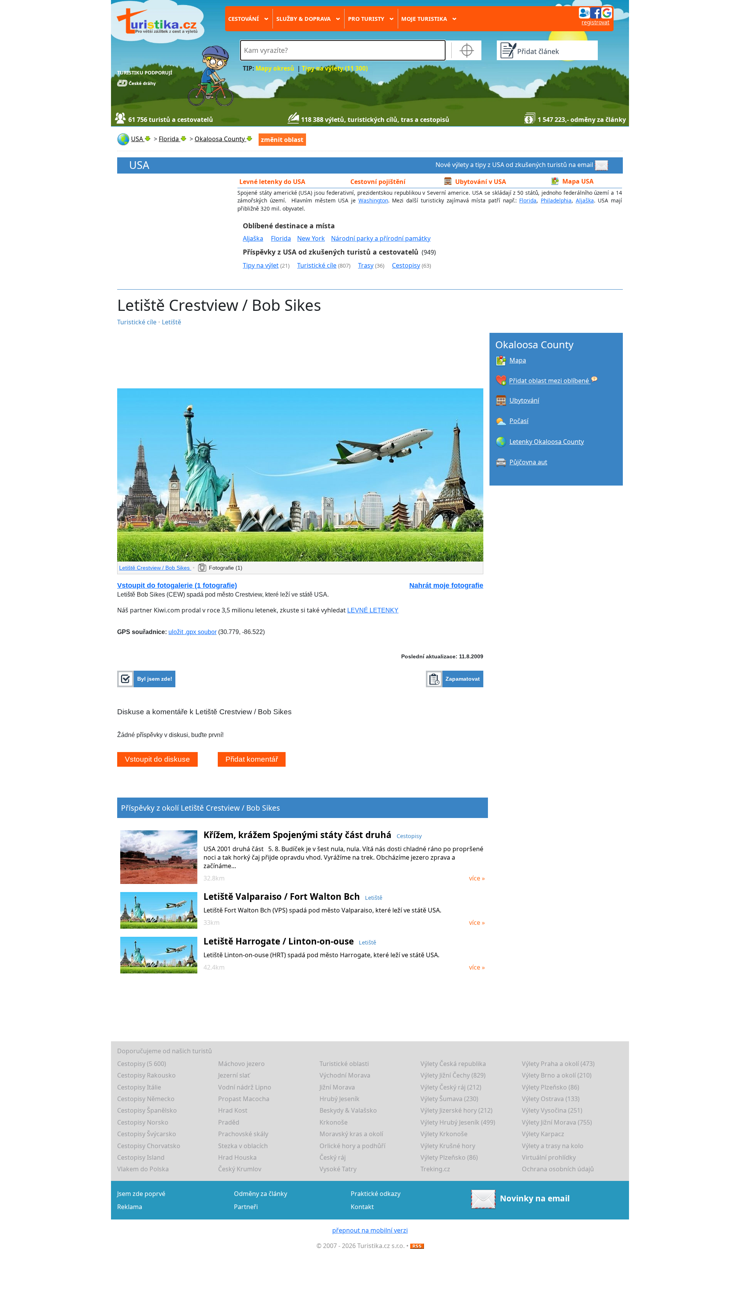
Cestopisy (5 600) (141, 1063)
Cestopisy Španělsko (147, 1110)
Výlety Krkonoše (444, 1134)
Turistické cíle (316, 265)
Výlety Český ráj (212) (450, 1087)
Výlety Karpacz (543, 1134)
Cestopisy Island (141, 1157)
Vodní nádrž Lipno (244, 1087)
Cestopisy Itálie (139, 1087)
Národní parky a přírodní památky (381, 238)
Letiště (171, 322)
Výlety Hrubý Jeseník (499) (457, 1122)
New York (311, 238)
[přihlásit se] (595, 12)
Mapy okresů (275, 68)
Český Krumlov (239, 1169)
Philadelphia (556, 200)
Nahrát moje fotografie (446, 585)
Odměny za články (260, 1193)
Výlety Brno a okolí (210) (557, 1075)
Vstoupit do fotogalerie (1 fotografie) (177, 585)
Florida (527, 200)
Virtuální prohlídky (549, 1157)
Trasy (365, 265)
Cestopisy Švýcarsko (146, 1134)
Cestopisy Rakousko (146, 1075)
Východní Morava (345, 1075)
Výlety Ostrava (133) (551, 1099)
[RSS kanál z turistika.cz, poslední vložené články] (417, 1245)
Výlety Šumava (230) (449, 1099)
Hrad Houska (237, 1157)
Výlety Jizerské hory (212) (456, 1110)
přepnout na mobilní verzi (370, 1230)
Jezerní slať (234, 1075)
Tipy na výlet (261, 265)
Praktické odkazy (375, 1193)
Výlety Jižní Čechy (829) (453, 1075)
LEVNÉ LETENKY (373, 610)
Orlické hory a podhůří (352, 1146)
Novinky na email (534, 1198)
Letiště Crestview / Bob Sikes (155, 568)
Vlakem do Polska (143, 1169)
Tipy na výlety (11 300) (335, 68)
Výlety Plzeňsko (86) (550, 1087)
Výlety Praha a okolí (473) (558, 1063)
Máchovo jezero (241, 1063)
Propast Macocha (243, 1099)
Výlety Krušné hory (447, 1146)
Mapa (518, 360)
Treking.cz (435, 1169)
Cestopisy (406, 265)
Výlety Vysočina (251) (552, 1110)
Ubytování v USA (480, 181)
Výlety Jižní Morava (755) (557, 1122)
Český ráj (333, 1157)
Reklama (129, 1207)
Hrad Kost (232, 1110)
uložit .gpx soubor (192, 632)
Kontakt (362, 1207)
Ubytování (524, 400)
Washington (373, 200)
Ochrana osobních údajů (558, 1169)
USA (139, 165)
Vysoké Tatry (338, 1169)
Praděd (228, 1122)
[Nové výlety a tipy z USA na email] (602, 164)
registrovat (595, 22)
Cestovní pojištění (377, 181)
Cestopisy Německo (146, 1099)
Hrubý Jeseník (340, 1099)
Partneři (246, 1207)
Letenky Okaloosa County (547, 441)
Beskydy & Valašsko (348, 1110)
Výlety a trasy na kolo (553, 1146)
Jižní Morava (337, 1087)
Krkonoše (334, 1122)
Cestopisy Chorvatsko (148, 1146)
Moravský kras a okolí (351, 1134)
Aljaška (585, 200)
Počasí (519, 421)
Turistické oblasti (344, 1063)
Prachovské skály (243, 1134)
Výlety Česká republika (453, 1063)
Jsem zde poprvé (141, 1193)
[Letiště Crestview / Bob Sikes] (300, 475)
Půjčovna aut (528, 462)
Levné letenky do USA (272, 181)
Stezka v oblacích (243, 1146)
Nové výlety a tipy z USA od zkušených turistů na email (514, 164)
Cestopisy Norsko (142, 1122)
